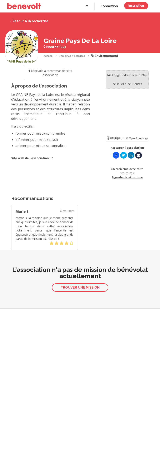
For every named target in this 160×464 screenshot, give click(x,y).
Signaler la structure (127, 177)
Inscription (136, 5)
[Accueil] (24, 6)
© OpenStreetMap (137, 138)
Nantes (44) (55, 47)
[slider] (62, 243)
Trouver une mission (80, 287)
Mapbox (113, 138)
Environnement (106, 56)
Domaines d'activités (72, 56)
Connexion (109, 6)
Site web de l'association (30, 158)
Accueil (48, 56)
